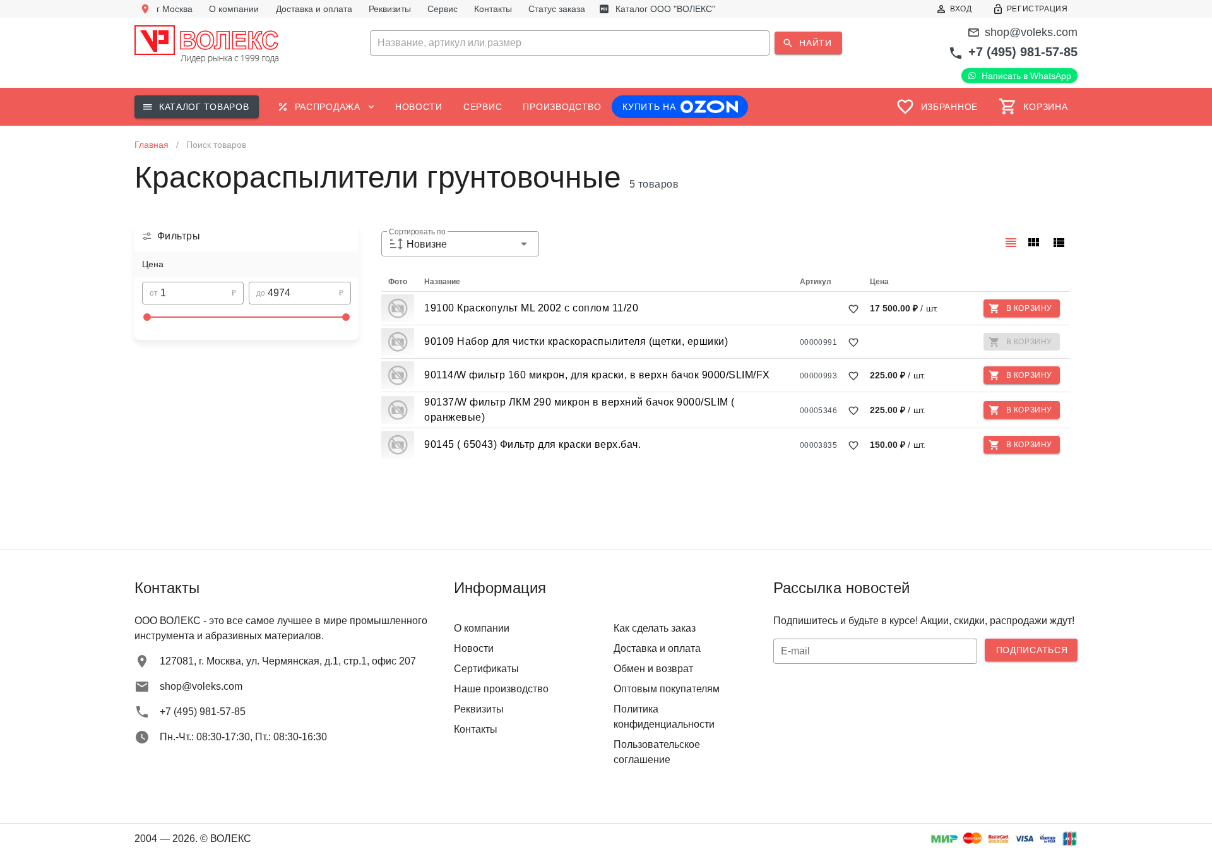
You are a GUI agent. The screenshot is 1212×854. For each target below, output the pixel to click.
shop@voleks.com (1031, 32)
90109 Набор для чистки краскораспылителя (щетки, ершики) (576, 341)
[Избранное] (853, 309)
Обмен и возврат (653, 668)
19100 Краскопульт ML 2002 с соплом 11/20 (531, 308)
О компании (481, 628)
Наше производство (501, 688)
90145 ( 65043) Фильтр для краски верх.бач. (532, 444)
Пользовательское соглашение (657, 752)
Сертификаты (486, 668)
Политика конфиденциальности (664, 717)
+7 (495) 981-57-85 (1023, 52)
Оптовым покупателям (667, 688)
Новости (474, 648)
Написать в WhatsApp (1026, 76)
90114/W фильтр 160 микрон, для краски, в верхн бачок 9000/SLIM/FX (597, 375)
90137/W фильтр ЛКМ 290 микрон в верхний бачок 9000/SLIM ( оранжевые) (579, 410)
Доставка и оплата (657, 648)
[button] (605, 43)
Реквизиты (479, 709)
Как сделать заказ (655, 628)
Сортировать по (417, 232)
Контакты (475, 729)
